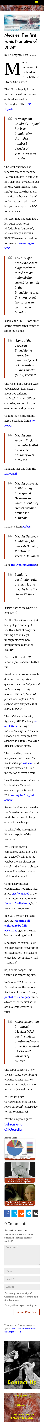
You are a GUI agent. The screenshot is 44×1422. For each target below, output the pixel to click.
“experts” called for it (17, 903)
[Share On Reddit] (21, 1213)
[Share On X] (14, 1213)
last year (27, 763)
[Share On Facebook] (7, 1213)
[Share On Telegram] (28, 1213)
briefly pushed (20, 893)
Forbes (26, 526)
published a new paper (18, 997)
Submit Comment (26, 1312)
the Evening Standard (24, 564)
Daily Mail (10, 473)
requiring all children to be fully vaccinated (17, 925)
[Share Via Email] (35, 1213)
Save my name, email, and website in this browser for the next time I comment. (21, 1296)
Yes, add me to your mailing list (22, 1305)
